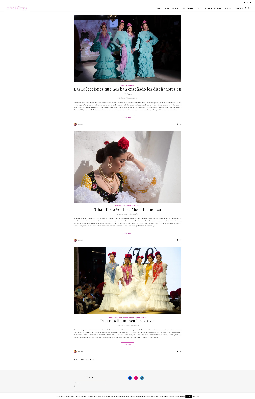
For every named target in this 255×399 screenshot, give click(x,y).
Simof (199, 8)
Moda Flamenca (127, 85)
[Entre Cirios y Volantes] (17, 8)
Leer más (195, 396)
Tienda (228, 8)
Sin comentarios (132, 98)
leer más (127, 117)
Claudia (80, 124)
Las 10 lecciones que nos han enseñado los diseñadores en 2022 (127, 91)
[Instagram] (136, 378)
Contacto (239, 8)
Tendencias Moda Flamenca (135, 317)
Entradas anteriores (84, 359)
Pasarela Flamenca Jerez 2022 (127, 320)
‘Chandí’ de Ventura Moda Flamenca (127, 209)
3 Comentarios (133, 214)
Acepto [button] (189, 396)
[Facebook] (130, 378)
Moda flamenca (172, 8)
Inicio (159, 8)
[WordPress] (142, 378)
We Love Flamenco (213, 8)
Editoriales (188, 8)
